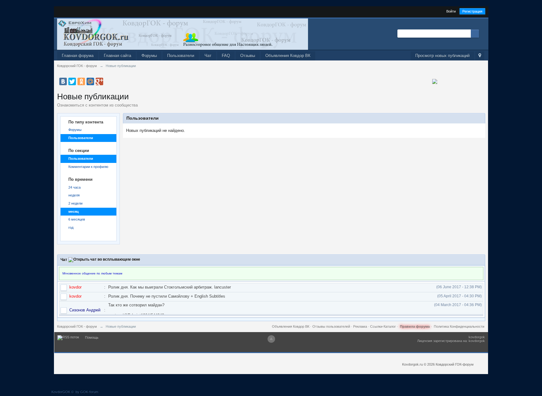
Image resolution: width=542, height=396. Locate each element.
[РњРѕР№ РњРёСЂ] (90, 81)
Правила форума (415, 326)
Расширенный (482, 33)
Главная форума (77, 55)
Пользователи (180, 55)
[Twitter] (72, 81)
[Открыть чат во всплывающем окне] (104, 260)
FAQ (226, 55)
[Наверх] (271, 339)
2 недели (75, 203)
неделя (74, 195)
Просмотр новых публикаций (442, 55)
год (70, 227)
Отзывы (247, 55)
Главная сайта (117, 55)
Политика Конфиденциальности (459, 326)
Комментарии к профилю (88, 167)
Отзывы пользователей (331, 326)
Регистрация (472, 11)
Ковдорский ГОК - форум (77, 326)
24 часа (74, 187)
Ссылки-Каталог (383, 326)
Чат (208, 55)
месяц (73, 211)
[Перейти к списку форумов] (182, 33)
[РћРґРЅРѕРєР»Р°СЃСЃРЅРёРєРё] (81, 81)
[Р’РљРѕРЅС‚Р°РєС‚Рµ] (63, 81)
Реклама (360, 326)
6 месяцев (76, 219)
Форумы (149, 55)
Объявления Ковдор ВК (288, 55)
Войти (451, 11)
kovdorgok (477, 337)
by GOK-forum (87, 392)
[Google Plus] (99, 81)
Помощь (91, 337)
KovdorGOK (60, 392)
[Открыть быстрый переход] (479, 55)
